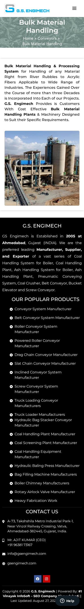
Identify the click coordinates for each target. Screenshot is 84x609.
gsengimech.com (21, 563)
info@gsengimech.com (26, 553)
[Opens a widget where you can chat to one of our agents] (67, 601)
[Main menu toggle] (74, 8)
